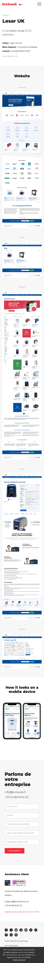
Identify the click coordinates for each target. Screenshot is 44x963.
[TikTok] (30, 929)
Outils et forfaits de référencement (21, 891)
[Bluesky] (16, 929)
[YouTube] (25, 929)
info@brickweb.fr (15, 792)
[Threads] (21, 929)
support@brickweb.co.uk (17, 901)
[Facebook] (6, 929)
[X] (11, 929)
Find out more (19, 960)
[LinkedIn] (11, 934)
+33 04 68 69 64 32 (16, 797)
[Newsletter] (16, 934)
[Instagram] (35, 929)
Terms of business (11, 945)
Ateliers (8, 895)
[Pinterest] (6, 934)
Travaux (5, 15)
